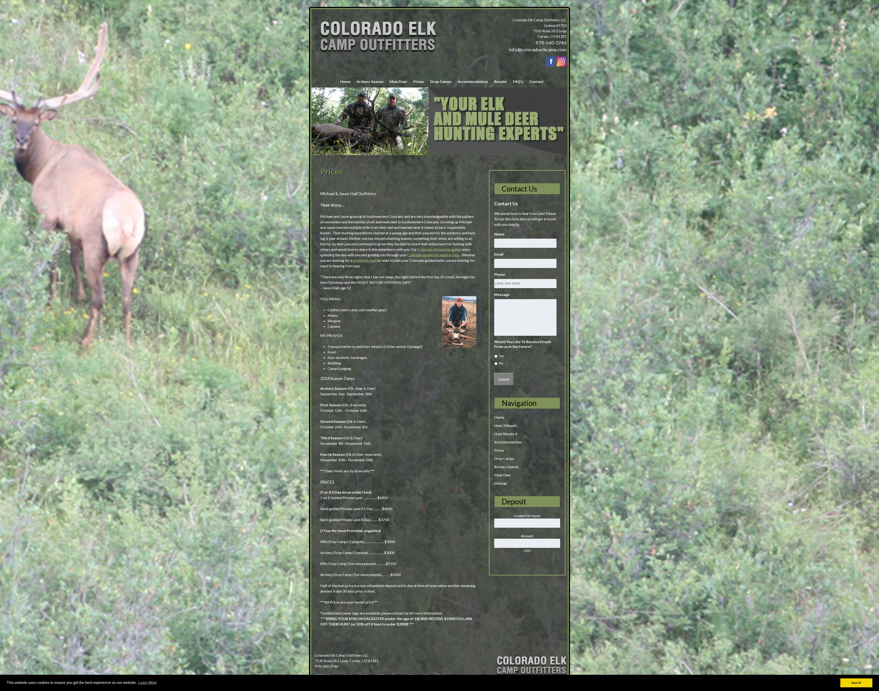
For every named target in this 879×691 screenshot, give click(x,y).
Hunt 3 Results (505, 425)
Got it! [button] (856, 683)
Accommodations (473, 81)
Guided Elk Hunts (527, 515)
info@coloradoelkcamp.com (538, 49)
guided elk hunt (365, 260)
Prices (418, 81)
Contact (536, 81)
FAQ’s (518, 81)
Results (500, 81)
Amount (527, 536)
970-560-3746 (551, 42)
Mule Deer (398, 81)
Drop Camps (441, 81)
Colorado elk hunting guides (439, 249)
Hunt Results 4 (505, 434)
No (501, 363)
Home (345, 81)
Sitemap (500, 483)
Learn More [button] (147, 683)
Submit (504, 379)
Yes (501, 356)
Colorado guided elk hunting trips (433, 255)
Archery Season (370, 81)
